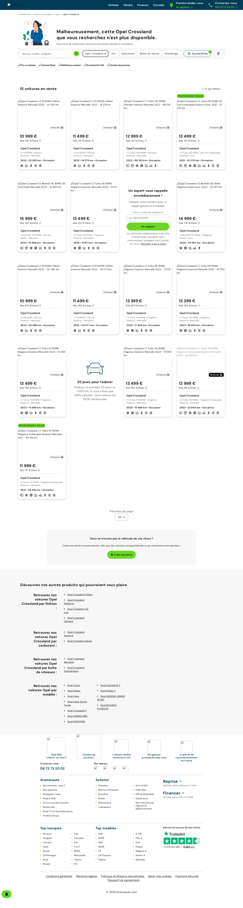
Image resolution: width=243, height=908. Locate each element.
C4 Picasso (104, 855)
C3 (99, 850)
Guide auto (142, 798)
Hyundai (78, 838)
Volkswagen (49, 855)
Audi (45, 859)
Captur (102, 859)
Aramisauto (24, 14)
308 (100, 842)
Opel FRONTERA (76, 721)
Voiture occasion (43, 14)
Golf (138, 842)
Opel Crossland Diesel (79, 641)
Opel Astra (73, 696)
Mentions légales (86, 876)
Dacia (46, 850)
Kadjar (139, 846)
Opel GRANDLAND (77, 716)
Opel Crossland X (76, 710)
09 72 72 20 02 (52, 768)
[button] (105, 53)
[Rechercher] (76, 53)
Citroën (47, 842)
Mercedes (79, 855)
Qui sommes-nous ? (54, 785)
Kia (76, 842)
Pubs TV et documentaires (58, 811)
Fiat (76, 833)
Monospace (104, 802)
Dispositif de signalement (123, 880)
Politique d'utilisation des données (122, 876)
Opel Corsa (73, 685)
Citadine (103, 785)
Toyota (77, 859)
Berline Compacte (108, 789)
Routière (103, 794)
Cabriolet (141, 789)
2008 (101, 838)
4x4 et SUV (142, 785)
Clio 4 (139, 838)
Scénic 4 (140, 855)
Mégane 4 (141, 850)
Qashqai (140, 859)
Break (101, 798)
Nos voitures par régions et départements (145, 805)
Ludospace (104, 806)
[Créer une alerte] (7, 894)
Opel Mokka (74, 690)
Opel (45, 846)
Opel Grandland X (110, 685)
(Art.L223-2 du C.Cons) (153, 243)
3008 (101, 846)
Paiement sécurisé (186, 876)
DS (75, 863)
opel (57, 14)
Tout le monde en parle (56, 802)
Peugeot (47, 838)
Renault (47, 833)
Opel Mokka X (108, 690)
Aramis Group (51, 815)
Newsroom (49, 806)
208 (100, 833)
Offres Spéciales (145, 794)
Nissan (46, 863)
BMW (77, 850)
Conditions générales (59, 876)
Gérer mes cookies (159, 876)
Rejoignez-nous (52, 794)
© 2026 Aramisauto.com (121, 892)
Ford (76, 846)
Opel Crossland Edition (80, 594)
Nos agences (50, 789)
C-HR (139, 833)
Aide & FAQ (49, 798)
